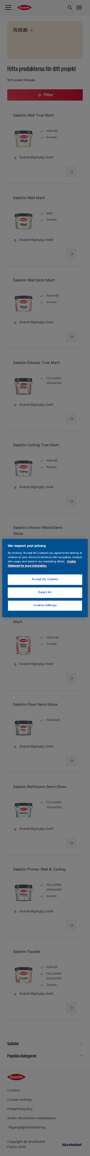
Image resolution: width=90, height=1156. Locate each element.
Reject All (45, 592)
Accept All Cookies (45, 579)
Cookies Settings (44, 605)
